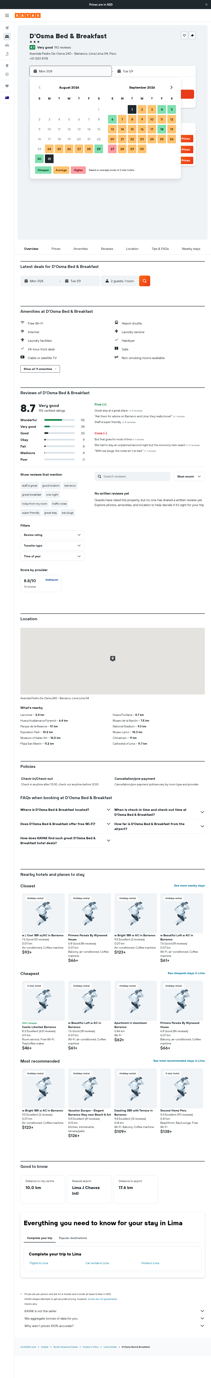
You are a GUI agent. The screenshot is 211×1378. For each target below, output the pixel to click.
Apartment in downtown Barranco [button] (130, 1025)
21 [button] (88, 139)
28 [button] (89, 149)
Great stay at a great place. (118, 410)
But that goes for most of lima (119, 439)
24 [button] (49, 149)
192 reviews (62, 47)
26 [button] (69, 149)
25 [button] (59, 149)
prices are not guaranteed (102, 1298)
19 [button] (69, 139)
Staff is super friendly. (115, 422)
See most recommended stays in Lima (179, 1061)
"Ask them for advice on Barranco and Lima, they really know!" (140, 416)
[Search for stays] (7, 36)
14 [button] (88, 129)
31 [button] (49, 159)
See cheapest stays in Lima (186, 973)
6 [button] (79, 119)
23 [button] (39, 149)
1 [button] (98, 109)
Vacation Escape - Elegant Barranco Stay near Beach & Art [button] (89, 1112)
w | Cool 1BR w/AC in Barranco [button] (42, 935)
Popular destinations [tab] (73, 1238)
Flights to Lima (39, 1263)
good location (51, 485)
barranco (70, 485)
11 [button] (59, 129)
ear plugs (67, 513)
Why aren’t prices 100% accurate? (49, 1326)
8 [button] (99, 119)
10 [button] (49, 129)
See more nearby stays (189, 885)
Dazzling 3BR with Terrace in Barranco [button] (133, 1112)
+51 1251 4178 (38, 58)
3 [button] (49, 119)
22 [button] (99, 139)
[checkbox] (41, 583)
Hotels (44, 1346)
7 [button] (89, 119)
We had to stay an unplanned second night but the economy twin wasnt (147, 445)
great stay (50, 513)
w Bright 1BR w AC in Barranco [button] (134, 935)
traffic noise (59, 503)
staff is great (29, 485)
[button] (206, 4)
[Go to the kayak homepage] (28, 15)
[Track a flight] (7, 74)
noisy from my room (34, 503)
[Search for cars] (7, 45)
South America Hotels (65, 1346)
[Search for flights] (7, 28)
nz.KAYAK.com (28, 1346)
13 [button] (79, 129)
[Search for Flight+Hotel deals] (7, 54)
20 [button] (79, 139)
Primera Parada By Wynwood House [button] (87, 937)
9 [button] (39, 129)
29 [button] (99, 149)
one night (52, 494)
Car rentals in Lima (97, 1263)
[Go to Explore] (7, 65)
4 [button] (59, 119)
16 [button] (39, 139)
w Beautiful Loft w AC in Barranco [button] (176, 937)
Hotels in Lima (150, 1263)
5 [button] (69, 119)
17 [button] (49, 139)
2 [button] (39, 119)
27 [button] (79, 149)
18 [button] (59, 139)
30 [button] (39, 159)
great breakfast (31, 494)
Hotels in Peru (91, 1346)
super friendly (30, 513)
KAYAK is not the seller (40, 1311)
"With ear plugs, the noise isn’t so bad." (125, 451)
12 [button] (69, 129)
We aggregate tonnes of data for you (51, 1318)
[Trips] (7, 86)
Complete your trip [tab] (39, 1238)
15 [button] (98, 129)
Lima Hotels (110, 1346)
